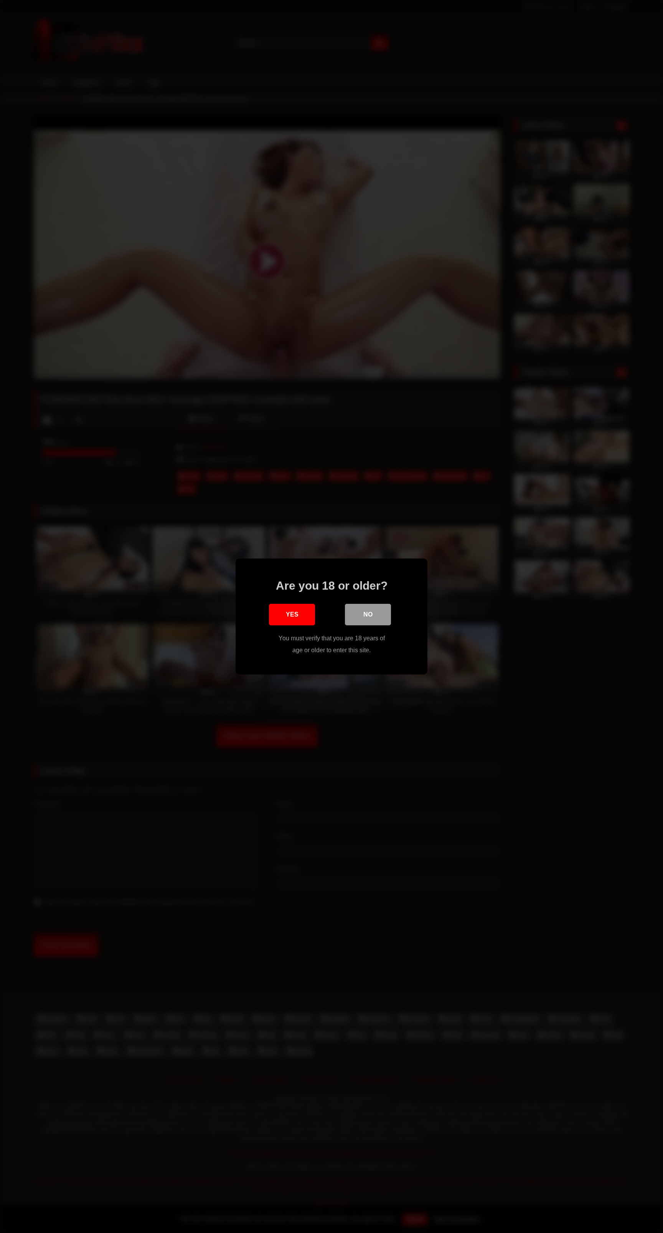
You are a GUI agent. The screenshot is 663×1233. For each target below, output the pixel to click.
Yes (292, 614)
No (368, 614)
